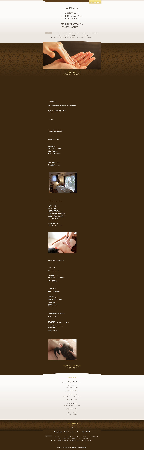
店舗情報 (73, 35)
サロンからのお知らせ (94, 33)
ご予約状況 (64, 33)
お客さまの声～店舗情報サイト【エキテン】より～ (78, 33)
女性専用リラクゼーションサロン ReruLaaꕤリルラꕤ (69, 447)
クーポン (79, 35)
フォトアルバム (66, 35)
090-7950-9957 (95, 2)
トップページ (48, 33)
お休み (72, 427)
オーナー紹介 (58, 35)
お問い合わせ (85, 35)
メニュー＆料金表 (57, 33)
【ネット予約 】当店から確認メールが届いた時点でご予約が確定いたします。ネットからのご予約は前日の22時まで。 (72, 37)
